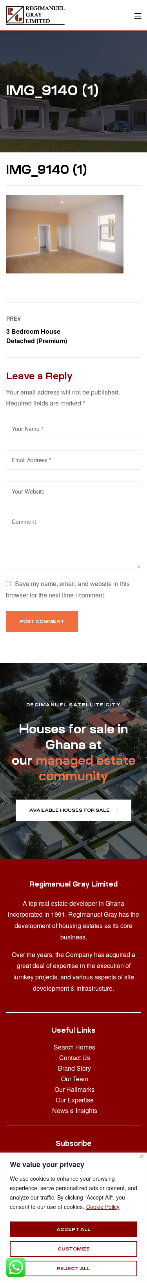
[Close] (141, 1156)
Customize (74, 1249)
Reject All (73, 1268)
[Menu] (137, 15)
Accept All (73, 1229)
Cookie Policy (103, 1207)
